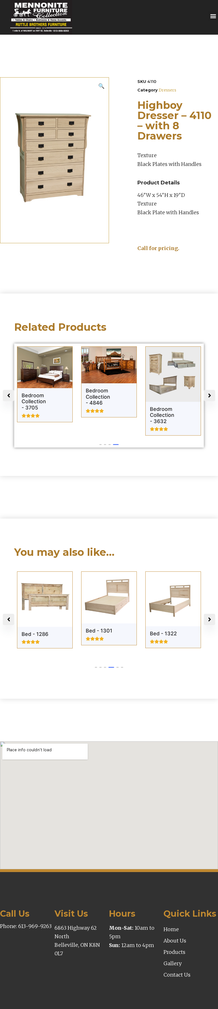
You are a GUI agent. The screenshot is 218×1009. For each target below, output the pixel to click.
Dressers (167, 90)
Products (174, 952)
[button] (213, 16)
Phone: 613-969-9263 (26, 926)
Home (171, 929)
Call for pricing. (158, 248)
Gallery (173, 963)
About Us (175, 940)
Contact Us (177, 974)
